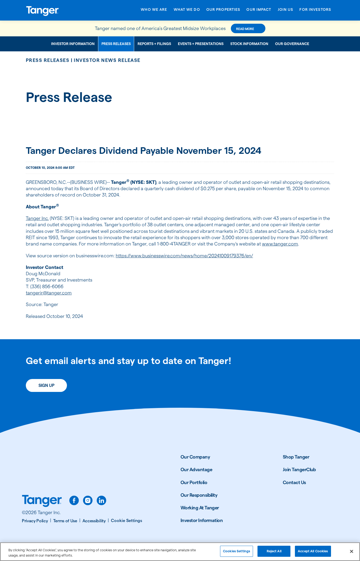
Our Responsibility (199, 495)
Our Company (195, 456)
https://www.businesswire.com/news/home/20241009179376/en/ (184, 255)
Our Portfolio (194, 482)
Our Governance (292, 44)
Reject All (274, 551)
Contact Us (294, 482)
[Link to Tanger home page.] (42, 501)
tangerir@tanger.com (49, 292)
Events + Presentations (200, 44)
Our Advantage (196, 469)
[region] (180, 551)
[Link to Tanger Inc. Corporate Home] (60, 10)
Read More (245, 29)
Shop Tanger (296, 456)
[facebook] (74, 500)
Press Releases (116, 44)
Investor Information (73, 44)
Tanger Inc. (37, 218)
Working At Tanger (200, 507)
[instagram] (88, 500)
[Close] (351, 551)
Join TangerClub (299, 469)
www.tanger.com (280, 243)
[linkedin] (101, 500)
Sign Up (46, 385)
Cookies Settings (236, 551)
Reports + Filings (154, 44)
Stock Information (249, 44)
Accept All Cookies (313, 551)
